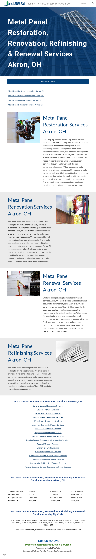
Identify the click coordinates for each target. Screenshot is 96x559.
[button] (93, 3)
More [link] (83, 3)
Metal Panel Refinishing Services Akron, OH (25, 105)
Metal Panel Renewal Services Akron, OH (24, 100)
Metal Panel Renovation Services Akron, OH (26, 96)
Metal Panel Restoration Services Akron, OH (26, 91)
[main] (48, 41)
